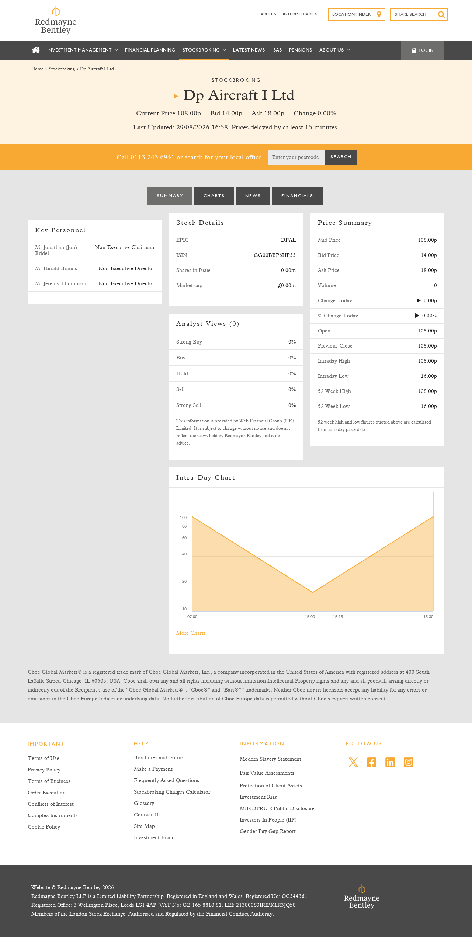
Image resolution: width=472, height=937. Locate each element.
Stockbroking (202, 50)
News (253, 196)
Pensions (300, 50)
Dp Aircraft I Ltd (97, 69)
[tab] (170, 196)
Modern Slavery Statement (270, 759)
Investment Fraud (154, 837)
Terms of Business (49, 781)
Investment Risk (258, 797)
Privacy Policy (44, 770)
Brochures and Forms (159, 757)
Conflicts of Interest (51, 804)
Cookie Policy (44, 827)
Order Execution (47, 792)
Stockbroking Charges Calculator (172, 792)
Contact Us (147, 815)
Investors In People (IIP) (268, 820)
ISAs (277, 50)
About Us (332, 50)
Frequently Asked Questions (166, 780)
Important (46, 744)
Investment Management (80, 50)
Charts (214, 196)
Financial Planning (150, 50)
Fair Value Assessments (267, 773)
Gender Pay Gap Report (268, 831)
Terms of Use (43, 758)
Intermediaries (300, 14)
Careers (267, 14)
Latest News (249, 50)
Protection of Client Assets (271, 785)
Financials (297, 196)
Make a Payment (153, 769)
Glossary (144, 803)
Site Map (144, 826)
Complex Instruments (53, 815)
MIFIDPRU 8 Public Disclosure (277, 808)
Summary (170, 196)
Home (37, 69)
